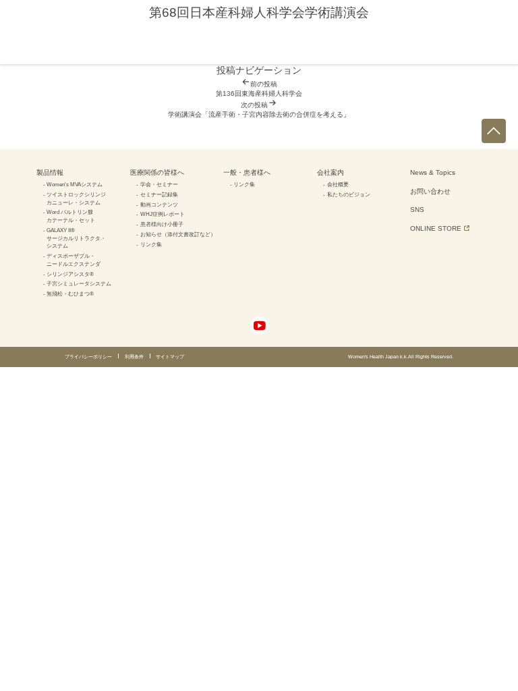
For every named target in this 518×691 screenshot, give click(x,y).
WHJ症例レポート (162, 214)
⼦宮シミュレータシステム (79, 283)
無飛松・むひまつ (70, 293)
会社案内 (330, 172)
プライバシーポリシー (88, 357)
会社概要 (338, 184)
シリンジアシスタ (70, 274)
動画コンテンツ (159, 204)
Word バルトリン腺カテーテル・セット (71, 216)
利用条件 (134, 357)
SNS (417, 209)
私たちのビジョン (348, 194)
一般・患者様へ (246, 172)
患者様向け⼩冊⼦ (161, 224)
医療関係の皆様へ (157, 172)
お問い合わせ (430, 191)
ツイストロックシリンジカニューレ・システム (76, 198)
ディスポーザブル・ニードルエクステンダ (73, 259)
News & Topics (432, 172)
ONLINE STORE (435, 228)
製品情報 (49, 172)
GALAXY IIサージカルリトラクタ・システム (76, 238)
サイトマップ (170, 357)
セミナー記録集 (159, 194)
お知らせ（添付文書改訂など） (178, 234)
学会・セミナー (159, 184)
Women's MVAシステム (75, 184)
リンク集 (151, 244)
